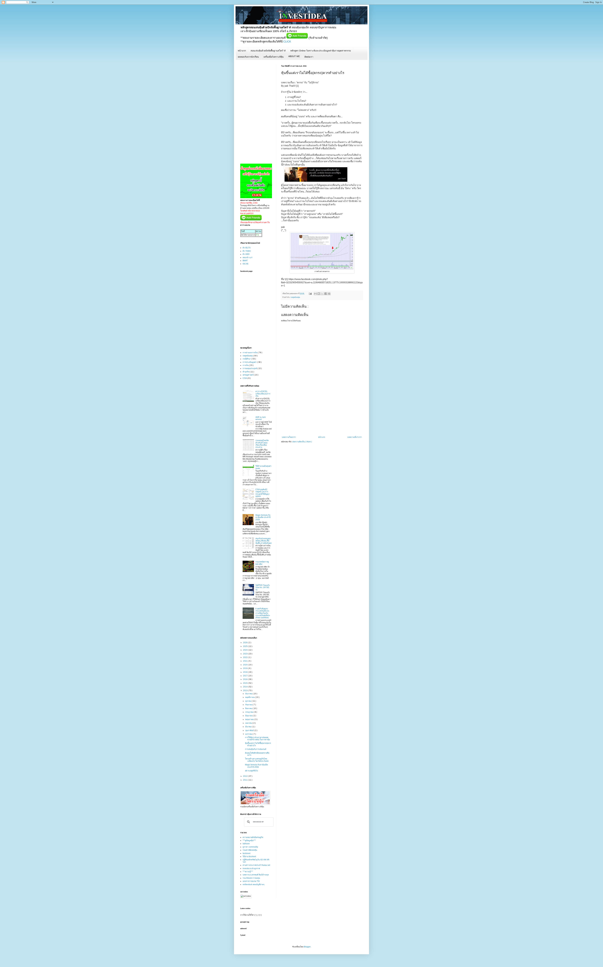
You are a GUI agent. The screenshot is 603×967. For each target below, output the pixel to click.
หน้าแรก (242, 50)
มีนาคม (248, 727)
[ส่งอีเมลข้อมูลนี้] (315, 293)
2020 (245, 665)
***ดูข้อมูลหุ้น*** (249, 840)
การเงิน (246, 365)
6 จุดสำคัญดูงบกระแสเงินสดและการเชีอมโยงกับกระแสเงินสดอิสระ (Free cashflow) (262, 613)
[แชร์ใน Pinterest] (329, 293)
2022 (245, 657)
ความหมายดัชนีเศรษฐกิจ (253, 837)
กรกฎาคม (249, 712)
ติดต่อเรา (308, 56)
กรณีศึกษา (247, 359)
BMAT (245, 261)
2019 (245, 668)
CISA (245, 378)
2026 (245, 642)
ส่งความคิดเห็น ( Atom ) (302, 442)
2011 (245, 780)
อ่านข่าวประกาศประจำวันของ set (256, 865)
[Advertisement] (321, 412)
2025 (245, 646)
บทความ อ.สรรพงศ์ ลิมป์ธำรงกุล (256, 875)
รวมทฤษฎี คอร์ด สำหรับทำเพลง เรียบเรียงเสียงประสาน (262, 443)
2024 (245, 650)
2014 (245, 687)
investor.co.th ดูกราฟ (251, 868)
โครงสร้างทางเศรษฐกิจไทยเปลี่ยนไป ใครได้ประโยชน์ (256, 760)
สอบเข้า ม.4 (247, 257)
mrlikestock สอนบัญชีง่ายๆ (253, 884)
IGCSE (245, 264)
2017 (245, 676)
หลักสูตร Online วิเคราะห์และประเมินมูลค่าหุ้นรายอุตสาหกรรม (320, 50)
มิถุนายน (249, 716)
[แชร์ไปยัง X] (322, 293)
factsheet (246, 853)
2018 (245, 672)
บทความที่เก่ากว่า (354, 437)
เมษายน (248, 723)
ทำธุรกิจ (246, 372)
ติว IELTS (246, 248)
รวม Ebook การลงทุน (251, 878)
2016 (245, 679)
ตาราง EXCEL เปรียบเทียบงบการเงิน (262, 393)
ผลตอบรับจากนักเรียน (248, 56)
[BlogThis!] (318, 293)
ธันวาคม (249, 694)
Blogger (307, 947)
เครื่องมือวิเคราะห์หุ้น (273, 56)
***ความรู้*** (248, 871)
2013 (245, 690)
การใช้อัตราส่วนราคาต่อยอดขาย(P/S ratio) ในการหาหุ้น (257, 738)
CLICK (287, 41)
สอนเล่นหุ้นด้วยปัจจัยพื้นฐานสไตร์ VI (268, 50)
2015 (245, 683)
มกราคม (249, 734)
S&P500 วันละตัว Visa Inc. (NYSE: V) (262, 587)
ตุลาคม (248, 701)
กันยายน (249, 705)
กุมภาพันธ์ (249, 730)
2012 (245, 776)
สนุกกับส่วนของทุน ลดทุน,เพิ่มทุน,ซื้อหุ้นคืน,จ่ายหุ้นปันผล (263, 540)
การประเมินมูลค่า (250, 362)
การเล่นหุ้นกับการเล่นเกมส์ (255, 749)
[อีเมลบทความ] (310, 293)
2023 (245, 654)
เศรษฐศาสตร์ (248, 375)
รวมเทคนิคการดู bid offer (262, 563)
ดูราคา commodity (250, 847)
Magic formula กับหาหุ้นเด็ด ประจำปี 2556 (263, 517)
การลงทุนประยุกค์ (250, 368)
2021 (245, 661)
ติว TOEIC (247, 251)
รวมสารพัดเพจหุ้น (250, 850)
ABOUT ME (294, 56)
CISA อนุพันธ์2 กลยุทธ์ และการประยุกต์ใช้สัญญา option (262, 492)
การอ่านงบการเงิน (250, 352)
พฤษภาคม (249, 719)
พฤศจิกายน (250, 697)
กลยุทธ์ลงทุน (295, 297)
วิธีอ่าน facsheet (249, 856)
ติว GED (246, 254)
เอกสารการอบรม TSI (251, 881)
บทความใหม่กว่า (289, 437)
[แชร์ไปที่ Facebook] (325, 293)
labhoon (246, 844)
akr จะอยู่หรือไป (251, 771)
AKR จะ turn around (260, 418)
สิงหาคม (249, 708)
